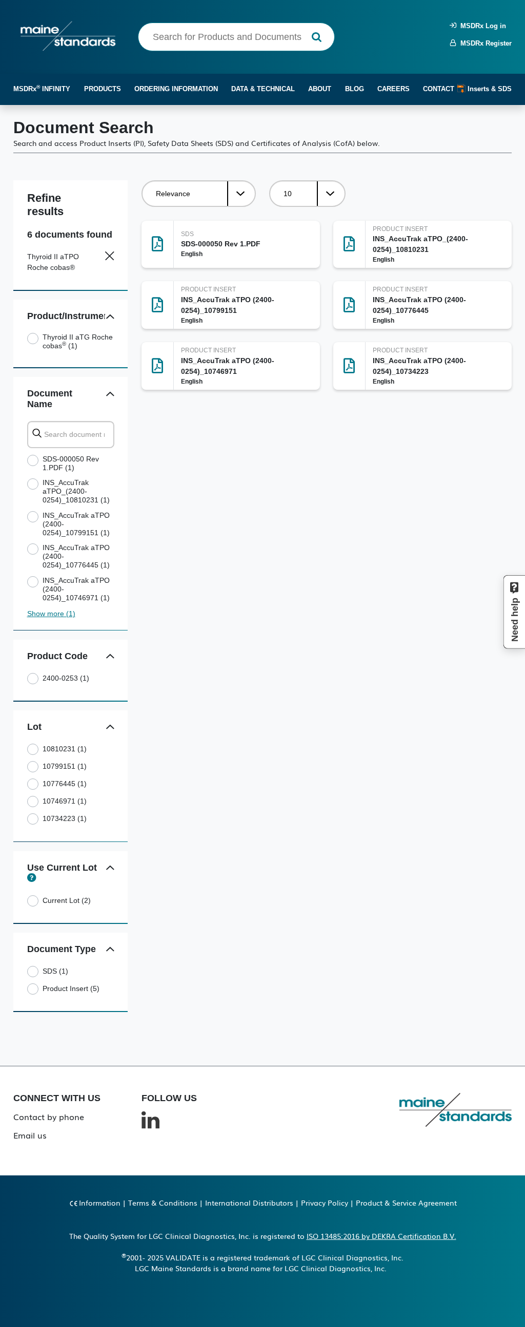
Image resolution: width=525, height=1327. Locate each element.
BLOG (354, 89)
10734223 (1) (65, 818)
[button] (110, 317)
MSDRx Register (484, 43)
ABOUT (319, 89)
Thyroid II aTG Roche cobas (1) (78, 341)
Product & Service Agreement (406, 1202)
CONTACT (438, 89)
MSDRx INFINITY (41, 88)
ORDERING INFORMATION (176, 89)
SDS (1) (55, 971)
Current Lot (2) (67, 900)
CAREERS (393, 89)
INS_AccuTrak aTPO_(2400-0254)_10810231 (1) (76, 491)
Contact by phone (48, 1116)
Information (99, 1202)
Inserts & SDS (489, 89)
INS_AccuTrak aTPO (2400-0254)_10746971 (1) (76, 589)
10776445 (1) (65, 784)
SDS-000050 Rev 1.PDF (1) (71, 463)
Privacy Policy (324, 1202)
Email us (30, 1135)
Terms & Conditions (162, 1202)
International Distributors (249, 1202)
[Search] (317, 37)
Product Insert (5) (71, 988)
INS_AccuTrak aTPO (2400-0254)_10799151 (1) (76, 524)
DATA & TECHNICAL (263, 89)
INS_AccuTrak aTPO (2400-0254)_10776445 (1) (76, 556)
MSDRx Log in (481, 26)
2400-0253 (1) (66, 678)
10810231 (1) (65, 749)
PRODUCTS (102, 89)
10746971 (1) (65, 801)
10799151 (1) (65, 766)
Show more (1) (51, 613)
